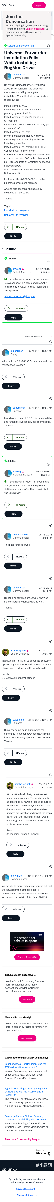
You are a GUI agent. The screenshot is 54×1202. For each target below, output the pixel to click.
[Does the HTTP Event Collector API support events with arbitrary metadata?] (51, 336)
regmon (25, 210)
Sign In (39, 5)
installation (11, 210)
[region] (27, 1186)
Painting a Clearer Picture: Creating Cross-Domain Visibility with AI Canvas (25, 1118)
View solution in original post (19, 296)
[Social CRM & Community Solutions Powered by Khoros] (43, 1152)
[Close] (49, 1175)
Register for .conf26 (27, 957)
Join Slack (27, 999)
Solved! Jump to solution (20, 45)
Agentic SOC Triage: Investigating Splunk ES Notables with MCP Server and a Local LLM (27, 1091)
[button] (48, 46)
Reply (13, 236)
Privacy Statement (25, 1189)
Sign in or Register (35, 28)
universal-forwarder (16, 214)
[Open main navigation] (50, 5)
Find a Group (27, 1038)
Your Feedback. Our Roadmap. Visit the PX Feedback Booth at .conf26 (25, 1065)
